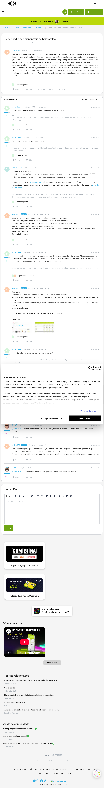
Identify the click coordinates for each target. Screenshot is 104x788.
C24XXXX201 (17, 168)
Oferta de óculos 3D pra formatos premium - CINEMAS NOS (27, 743)
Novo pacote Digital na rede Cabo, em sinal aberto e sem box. (29, 695)
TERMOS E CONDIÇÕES (48, 774)
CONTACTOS (20, 769)
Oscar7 (14, 425)
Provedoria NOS (35, 182)
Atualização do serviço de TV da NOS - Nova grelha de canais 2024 (30, 680)
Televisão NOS (39, 28)
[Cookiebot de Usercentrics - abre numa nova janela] (90, 368)
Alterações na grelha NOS (14, 702)
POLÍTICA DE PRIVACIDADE (39, 769)
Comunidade (7, 28)
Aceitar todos (85, 418)
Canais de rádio (10, 688)
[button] (2, 12)
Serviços (7, 706)
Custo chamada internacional (15, 736)
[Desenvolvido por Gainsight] (52, 756)
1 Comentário (8, 732)
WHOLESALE (65, 774)
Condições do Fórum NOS (41, 761)
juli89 (14, 468)
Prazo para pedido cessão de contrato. (18, 729)
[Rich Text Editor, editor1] (52, 511)
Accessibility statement (63, 761)
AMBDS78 (16, 51)
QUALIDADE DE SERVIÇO (84, 769)
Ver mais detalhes (88, 411)
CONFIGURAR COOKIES (62, 769)
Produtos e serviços (23, 28)
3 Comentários (9, 747)
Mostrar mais (52, 662)
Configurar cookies (50, 418)
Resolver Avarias (11, 713)
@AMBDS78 (16, 429)
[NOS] (12, 3)
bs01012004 (16, 107)
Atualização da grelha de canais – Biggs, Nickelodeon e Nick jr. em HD (31, 710)
